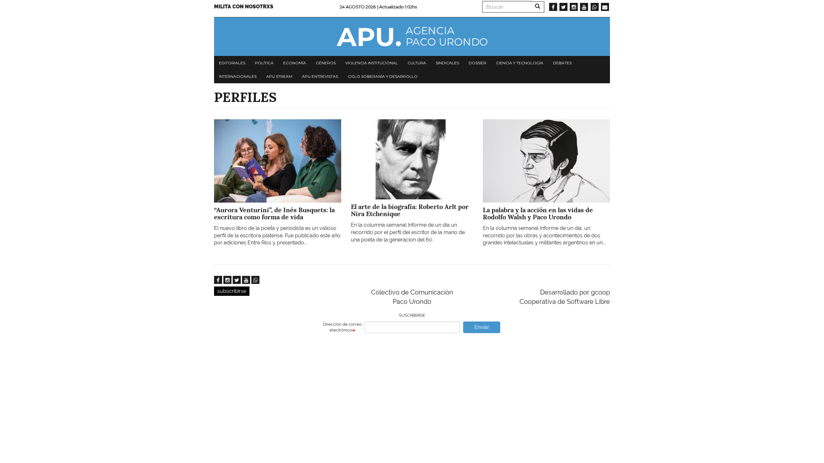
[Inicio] (412, 36)
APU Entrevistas (320, 76)
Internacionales (238, 76)
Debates (562, 62)
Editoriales (232, 62)
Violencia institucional (371, 62)
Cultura (416, 62)
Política (264, 62)
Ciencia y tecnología (519, 62)
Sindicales (447, 62)
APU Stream (279, 76)
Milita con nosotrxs (243, 7)
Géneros (326, 62)
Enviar (481, 327)
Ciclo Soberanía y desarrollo (382, 76)
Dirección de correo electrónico (342, 327)
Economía (294, 62)
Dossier (477, 62)
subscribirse (231, 291)
